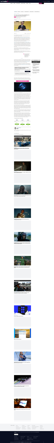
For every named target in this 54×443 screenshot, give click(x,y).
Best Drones (41, 427)
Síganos (26, 33)
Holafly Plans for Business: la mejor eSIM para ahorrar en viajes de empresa (36, 67)
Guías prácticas (18, 3)
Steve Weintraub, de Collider (24, 64)
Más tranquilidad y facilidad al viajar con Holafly (36, 72)
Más (29, 3)
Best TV (28, 426)
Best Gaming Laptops (24, 426)
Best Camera (41, 425)
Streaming (15, 13)
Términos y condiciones (35, 436)
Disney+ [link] (17, 125)
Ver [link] (22, 124)
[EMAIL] (18, 128)
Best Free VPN (17, 426)
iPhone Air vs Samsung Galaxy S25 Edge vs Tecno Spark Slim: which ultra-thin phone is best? (36, 70)
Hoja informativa (29, 33)
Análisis (14, 3)
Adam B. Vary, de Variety (26, 37)
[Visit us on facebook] (46, 1)
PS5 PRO (19, 11)
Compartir (16, 33)
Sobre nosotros (15, 436)
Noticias (12, 3)
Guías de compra (23, 3)
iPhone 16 (22, 11)
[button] (52, 1)
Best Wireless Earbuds (34, 427)
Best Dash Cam (41, 426)
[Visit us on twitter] (47, 1)
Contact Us (28, 436)
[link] (17, 119)
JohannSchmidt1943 (27, 61)
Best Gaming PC (23, 427)
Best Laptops (23, 425)
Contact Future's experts (23, 436)
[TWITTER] (17, 128)
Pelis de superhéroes (37, 11)
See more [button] (22, 58)
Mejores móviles (31, 11)
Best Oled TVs (29, 427)
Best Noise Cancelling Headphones (35, 426)
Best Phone (29, 425)
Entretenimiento (18, 13)
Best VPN (17, 425)
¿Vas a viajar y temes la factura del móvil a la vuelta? (36, 61)
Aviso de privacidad (16, 73)
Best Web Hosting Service (18, 427)
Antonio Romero (19, 127)
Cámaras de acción (26, 11)
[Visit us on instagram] (48, 1)
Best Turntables (33, 425)
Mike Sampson (21, 37)
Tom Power (15, 134)
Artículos (27, 3)
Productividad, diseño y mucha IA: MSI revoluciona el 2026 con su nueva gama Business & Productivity (36, 64)
